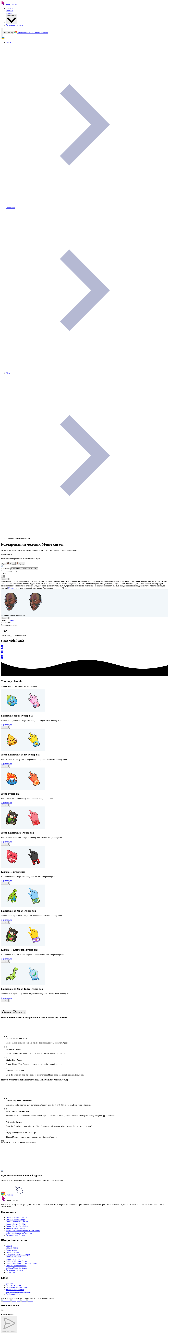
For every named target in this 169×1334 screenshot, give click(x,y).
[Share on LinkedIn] (84, 653)
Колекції (9, 11)
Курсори (9, 13)
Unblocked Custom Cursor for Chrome (21, 1263)
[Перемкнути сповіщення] (2, 35)
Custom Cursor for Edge (15, 1219)
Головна (9, 8)
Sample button (27, 569)
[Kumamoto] (23, 867)
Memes (11, 588)
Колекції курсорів (13, 1257)
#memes (8, 1172)
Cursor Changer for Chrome (17, 1222)
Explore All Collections (10, 1161)
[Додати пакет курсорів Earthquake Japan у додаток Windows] (9, 727)
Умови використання (15, 1290)
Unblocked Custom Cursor (16, 1261)
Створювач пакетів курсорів (18, 1254)
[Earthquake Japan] (23, 711)
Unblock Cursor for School (16, 1268)
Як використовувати (14, 25)
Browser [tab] (8, 1013)
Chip (35, 569)
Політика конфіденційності (17, 1287)
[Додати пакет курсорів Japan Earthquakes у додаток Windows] (9, 844)
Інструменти (11, 15)
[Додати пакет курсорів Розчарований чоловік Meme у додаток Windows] (9, 579)
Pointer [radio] (21, 564)
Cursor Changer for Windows (17, 1226)
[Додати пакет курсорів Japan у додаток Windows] (9, 805)
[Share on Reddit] (84, 658)
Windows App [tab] (20, 1013)
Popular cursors (12, 1248)
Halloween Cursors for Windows (19, 1233)
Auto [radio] (3, 564)
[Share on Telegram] (84, 656)
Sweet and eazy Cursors (15, 1235)
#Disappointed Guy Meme (22, 1172)
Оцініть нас (11, 1272)
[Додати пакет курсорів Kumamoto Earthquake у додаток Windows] (9, 961)
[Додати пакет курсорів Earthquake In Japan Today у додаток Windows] (9, 1000)
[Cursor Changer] (3, 4)
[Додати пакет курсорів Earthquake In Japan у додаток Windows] (9, 922)
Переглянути (6, 725)
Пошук (9, 1246)
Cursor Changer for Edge (16, 1224)
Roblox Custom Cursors (15, 1228)
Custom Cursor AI (13, 1252)
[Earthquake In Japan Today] (23, 984)
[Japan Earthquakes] (23, 828)
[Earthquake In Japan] (23, 906)
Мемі (12, 620)
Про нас (9, 1283)
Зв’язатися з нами (13, 1285)
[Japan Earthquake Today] (23, 750)
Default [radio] (12, 564)
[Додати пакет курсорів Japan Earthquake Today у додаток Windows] (9, 766)
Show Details (8, 1314)
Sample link (15, 569)
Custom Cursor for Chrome (16, 1217)
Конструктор (11, 1250)
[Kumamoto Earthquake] (23, 945)
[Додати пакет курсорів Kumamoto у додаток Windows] (9, 883)
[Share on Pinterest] (84, 651)
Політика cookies (13, 1294)
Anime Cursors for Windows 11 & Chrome (23, 1231)
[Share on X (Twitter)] (84, 648)
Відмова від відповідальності (18, 1292)
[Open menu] (2, 29)
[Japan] (23, 789)
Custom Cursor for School (16, 1266)
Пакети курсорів (13, 1259)
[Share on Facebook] (84, 646)
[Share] (3, 576)
